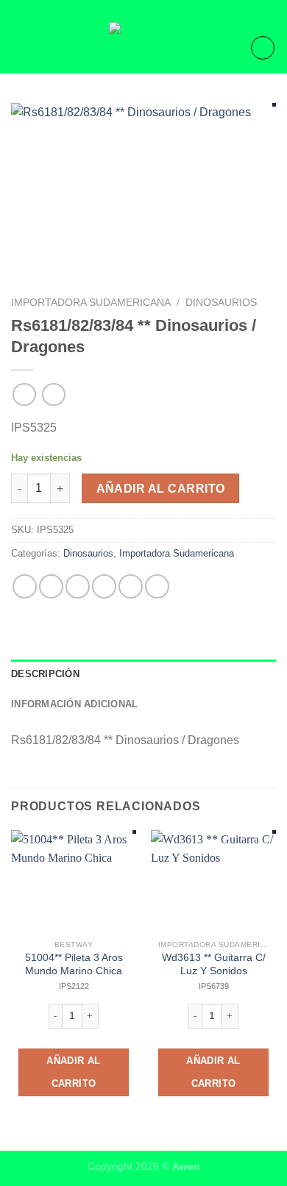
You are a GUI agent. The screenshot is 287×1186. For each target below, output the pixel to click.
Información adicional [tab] (74, 704)
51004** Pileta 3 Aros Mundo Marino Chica (74, 964)
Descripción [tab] (45, 673)
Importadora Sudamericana (91, 302)
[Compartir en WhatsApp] (25, 586)
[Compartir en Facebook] (51, 586)
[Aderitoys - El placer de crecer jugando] (143, 48)
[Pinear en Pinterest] (130, 586)
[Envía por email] (104, 586)
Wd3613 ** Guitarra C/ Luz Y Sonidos (214, 964)
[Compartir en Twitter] (77, 586)
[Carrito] (262, 48)
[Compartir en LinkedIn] (157, 586)
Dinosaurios (221, 302)
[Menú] (20, 47)
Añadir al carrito (160, 488)
